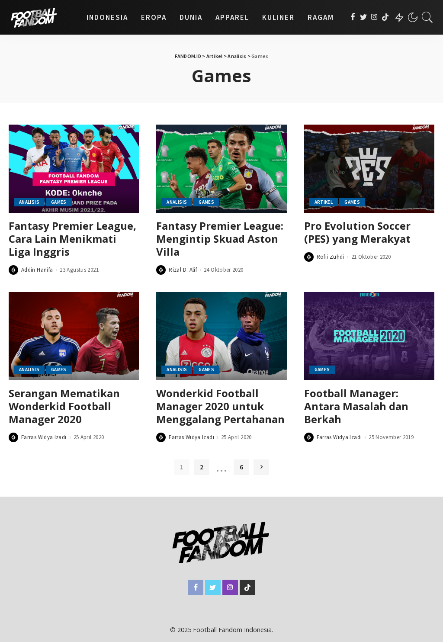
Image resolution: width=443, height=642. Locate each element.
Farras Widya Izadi (44, 437)
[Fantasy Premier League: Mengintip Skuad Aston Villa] (221, 169)
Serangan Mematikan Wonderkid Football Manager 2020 (64, 406)
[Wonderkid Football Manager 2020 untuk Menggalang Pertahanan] (221, 336)
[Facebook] (352, 17)
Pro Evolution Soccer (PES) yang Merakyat (357, 232)
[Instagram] (374, 17)
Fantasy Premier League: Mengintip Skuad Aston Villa (219, 238)
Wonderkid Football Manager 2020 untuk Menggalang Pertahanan (220, 406)
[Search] (427, 17)
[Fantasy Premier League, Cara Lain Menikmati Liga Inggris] (74, 169)
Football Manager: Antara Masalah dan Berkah (356, 406)
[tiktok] (385, 17)
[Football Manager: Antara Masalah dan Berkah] (369, 336)
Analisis (29, 202)
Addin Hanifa (37, 270)
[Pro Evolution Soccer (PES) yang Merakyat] (369, 169)
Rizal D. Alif (183, 270)
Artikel (324, 202)
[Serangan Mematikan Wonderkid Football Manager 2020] (74, 336)
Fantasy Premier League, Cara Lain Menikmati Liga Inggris (72, 238)
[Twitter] (363, 17)
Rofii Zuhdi (330, 257)
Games (59, 202)
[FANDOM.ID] (41, 17)
